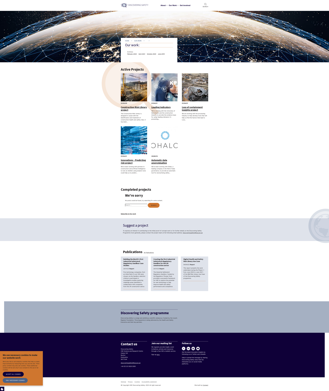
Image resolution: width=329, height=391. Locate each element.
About (163, 5)
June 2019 (161, 54)
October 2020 (151, 54)
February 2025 (132, 54)
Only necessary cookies (15, 380)
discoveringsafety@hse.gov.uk (193, 233)
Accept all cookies (13, 374)
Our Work (173, 5)
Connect (205, 385)
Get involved (185, 5)
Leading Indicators (161, 107)
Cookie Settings (2, 389)
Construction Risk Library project (134, 109)
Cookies (137, 382)
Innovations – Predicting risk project (133, 162)
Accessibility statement (149, 382)
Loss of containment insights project (192, 109)
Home (127, 40)
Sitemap (123, 382)
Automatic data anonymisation (159, 162)
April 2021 (142, 54)
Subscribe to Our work (128, 214)
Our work (138, 40)
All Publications (149, 252)
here (158, 355)
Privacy (130, 382)
